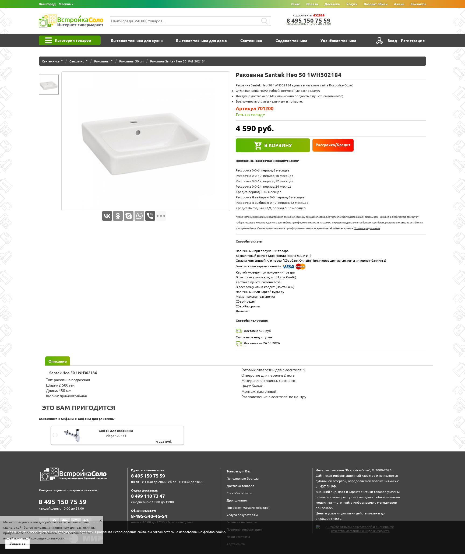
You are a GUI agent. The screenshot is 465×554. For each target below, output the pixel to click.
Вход (392, 40)
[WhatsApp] (139, 216)
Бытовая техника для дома (201, 40)
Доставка (332, 4)
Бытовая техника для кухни (137, 40)
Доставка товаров (240, 486)
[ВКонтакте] (107, 216)
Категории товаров (73, 40)
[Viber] (150, 216)
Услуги (351, 4)
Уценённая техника (338, 40)
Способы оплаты (239, 493)
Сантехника (251, 40)
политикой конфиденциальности (39, 538)
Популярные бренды (243, 478)
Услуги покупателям (242, 515)
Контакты (418, 4)
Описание (57, 361)
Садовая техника (291, 40)
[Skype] (128, 216)
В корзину (278, 145)
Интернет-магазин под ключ (248, 507)
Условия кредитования (367, 228)
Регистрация (413, 40)
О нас (295, 4)
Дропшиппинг (237, 500)
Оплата (312, 4)
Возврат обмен (376, 4)
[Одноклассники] (118, 216)
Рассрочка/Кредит (333, 145)
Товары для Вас (239, 471)
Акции (399, 4)
